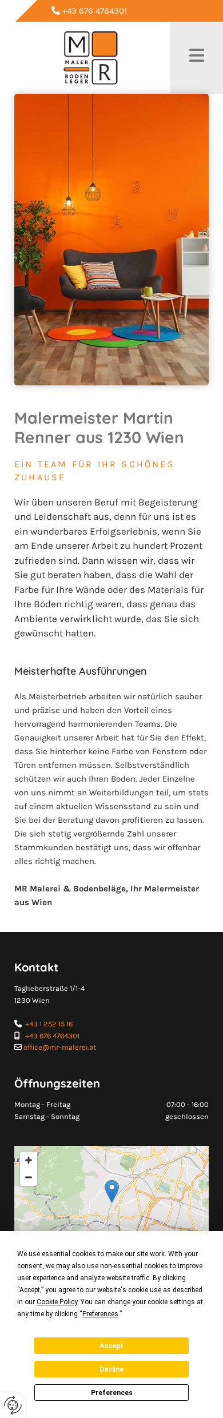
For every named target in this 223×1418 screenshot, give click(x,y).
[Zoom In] (28, 1160)
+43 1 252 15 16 (49, 1023)
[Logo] (91, 57)
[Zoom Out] (28, 1177)
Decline (111, 1369)
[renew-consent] (13, 1405)
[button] (112, 1191)
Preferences (112, 1393)
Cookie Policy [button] (57, 1302)
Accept (111, 1346)
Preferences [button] (100, 1314)
